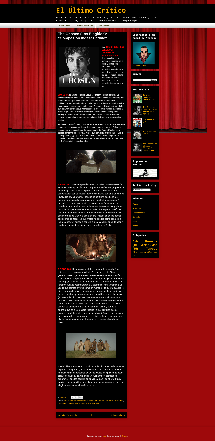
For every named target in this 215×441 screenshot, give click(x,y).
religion (77, 403)
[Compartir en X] (77, 397)
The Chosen (94, 403)
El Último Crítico (91, 11)
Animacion (137, 208)
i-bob (104, 436)
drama (135, 226)
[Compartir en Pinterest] (82, 397)
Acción (135, 204)
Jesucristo (109, 401)
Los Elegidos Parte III (66, 403)
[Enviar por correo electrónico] (72, 397)
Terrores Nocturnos (84, 26)
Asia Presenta (104, 26)
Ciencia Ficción (139, 213)
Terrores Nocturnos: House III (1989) (149, 97)
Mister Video (64, 26)
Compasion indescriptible (77, 401)
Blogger (124, 436)
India (155, 253)
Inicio (93, 415)
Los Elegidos (118, 401)
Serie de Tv (85, 403)
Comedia (136, 217)
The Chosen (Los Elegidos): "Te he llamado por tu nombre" (150, 110)
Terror (135, 221)
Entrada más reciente (67, 415)
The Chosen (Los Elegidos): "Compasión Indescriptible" (150, 147)
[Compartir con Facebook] (79, 397)
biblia (65, 401)
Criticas (90, 401)
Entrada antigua (118, 415)
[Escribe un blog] (75, 397)
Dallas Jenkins (99, 401)
